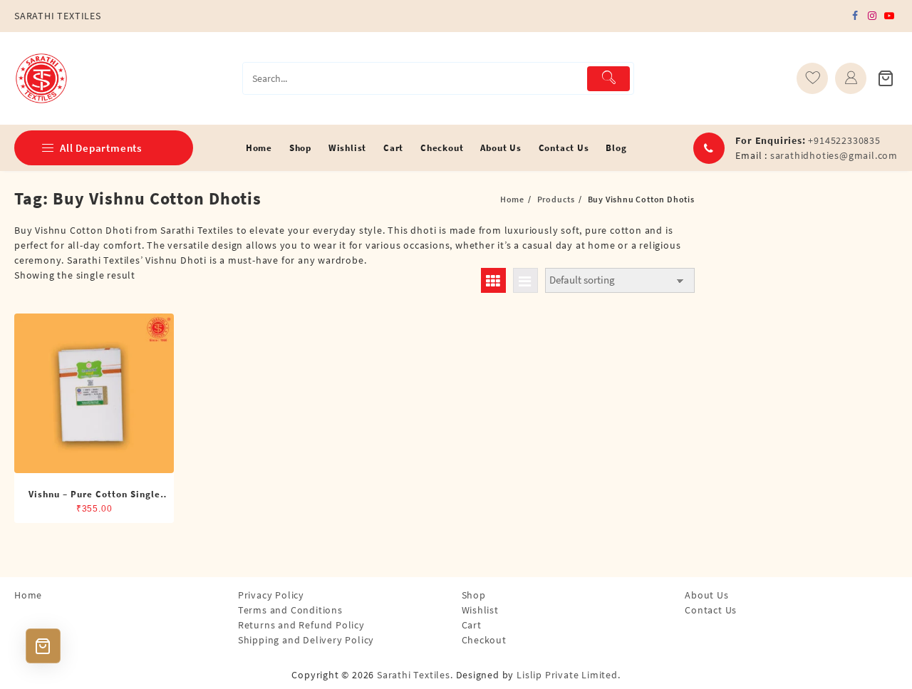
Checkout (484, 639)
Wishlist (480, 609)
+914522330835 (844, 140)
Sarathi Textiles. (415, 674)
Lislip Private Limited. (568, 674)
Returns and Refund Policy (301, 624)
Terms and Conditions (290, 609)
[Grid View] (493, 280)
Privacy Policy (271, 595)
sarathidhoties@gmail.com (834, 155)
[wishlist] (812, 78)
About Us (706, 595)
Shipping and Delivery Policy (306, 639)
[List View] (525, 280)
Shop (474, 595)
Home (28, 595)
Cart (472, 624)
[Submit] (609, 78)
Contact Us (711, 609)
